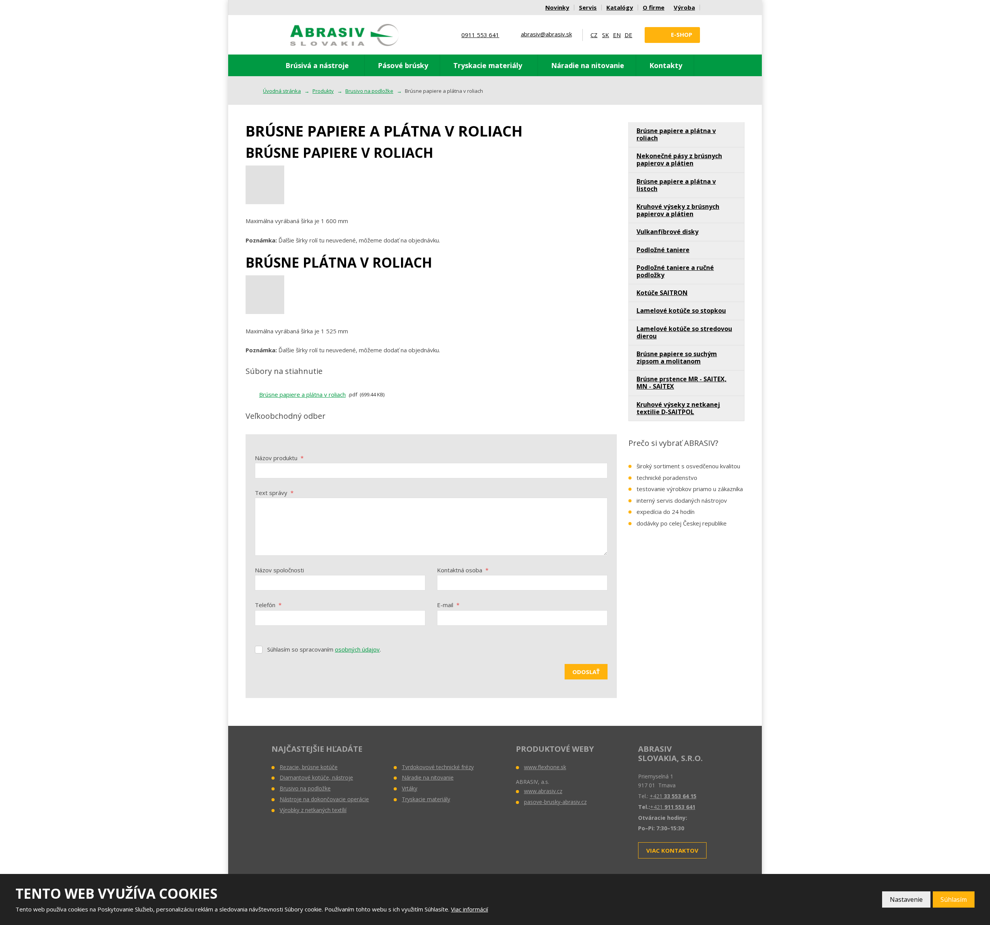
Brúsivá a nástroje (317, 65)
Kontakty (665, 65)
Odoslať (586, 672)
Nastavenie (906, 899)
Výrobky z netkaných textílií (313, 810)
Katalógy (619, 7)
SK (605, 35)
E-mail (448, 605)
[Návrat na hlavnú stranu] (344, 35)
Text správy (274, 493)
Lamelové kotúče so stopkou (681, 310)
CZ (594, 35)
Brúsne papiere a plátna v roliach (302, 394)
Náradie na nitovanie (587, 65)
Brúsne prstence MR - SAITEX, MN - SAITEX (682, 383)
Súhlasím (953, 899)
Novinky (557, 7)
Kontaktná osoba (462, 570)
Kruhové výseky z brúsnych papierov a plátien (678, 210)
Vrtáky (409, 788)
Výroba (684, 7)
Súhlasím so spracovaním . (324, 649)
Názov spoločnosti (279, 570)
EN (617, 35)
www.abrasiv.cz (543, 791)
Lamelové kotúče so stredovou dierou (684, 332)
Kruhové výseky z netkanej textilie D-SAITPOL (678, 408)
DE (628, 35)
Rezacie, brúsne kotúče (309, 767)
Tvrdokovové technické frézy (438, 767)
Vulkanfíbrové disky (667, 231)
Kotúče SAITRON (662, 292)
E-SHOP (681, 34)
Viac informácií (469, 909)
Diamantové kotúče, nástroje (316, 777)
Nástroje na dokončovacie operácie (324, 799)
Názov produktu (279, 458)
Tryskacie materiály (487, 65)
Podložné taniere (663, 250)
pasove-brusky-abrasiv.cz (555, 802)
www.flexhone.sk (545, 767)
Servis (588, 7)
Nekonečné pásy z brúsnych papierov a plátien (679, 159)
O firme (653, 7)
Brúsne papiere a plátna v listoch (676, 185)
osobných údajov (357, 649)
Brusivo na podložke (305, 788)
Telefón (268, 605)
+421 (673, 796)
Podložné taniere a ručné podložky (675, 271)
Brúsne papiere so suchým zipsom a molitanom (677, 357)
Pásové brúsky (403, 65)
